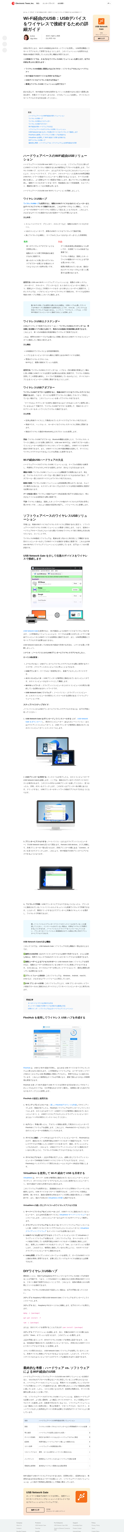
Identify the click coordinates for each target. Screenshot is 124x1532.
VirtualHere (27, 1178)
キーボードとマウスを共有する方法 (40, 1003)
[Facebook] (4, 44)
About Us (19, 1525)
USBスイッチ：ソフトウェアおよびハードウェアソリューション (50, 1008)
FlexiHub (26, 1068)
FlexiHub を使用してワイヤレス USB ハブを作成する (47, 135)
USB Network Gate (30, 631)
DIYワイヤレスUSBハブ (37, 140)
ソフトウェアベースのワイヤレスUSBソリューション (47, 129)
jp (108, 3)
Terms (93, 1528)
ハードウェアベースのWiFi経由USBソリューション (47, 116)
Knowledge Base (77, 1525)
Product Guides (77, 1528)
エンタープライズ (49, 3)
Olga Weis (33, 38)
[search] (104, 3)
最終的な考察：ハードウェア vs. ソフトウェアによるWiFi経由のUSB (53, 143)
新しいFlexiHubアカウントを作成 (63, 1105)
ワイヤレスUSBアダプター (38, 124)
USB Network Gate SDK (61, 1525)
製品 (38, 3)
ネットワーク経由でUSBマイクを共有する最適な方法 (46, 1006)
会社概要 (61, 3)
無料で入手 (35, 1510)
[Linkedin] (4, 50)
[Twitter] (4, 38)
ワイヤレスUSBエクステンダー (39, 121)
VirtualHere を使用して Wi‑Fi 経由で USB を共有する (47, 137)
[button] (28, 112)
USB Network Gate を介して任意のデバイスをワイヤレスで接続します (53, 132)
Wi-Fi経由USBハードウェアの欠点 (41, 126)
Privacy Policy (96, 1525)
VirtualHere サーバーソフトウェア (72, 1215)
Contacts (19, 1528)
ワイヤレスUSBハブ (36, 118)
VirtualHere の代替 (55, 1198)
